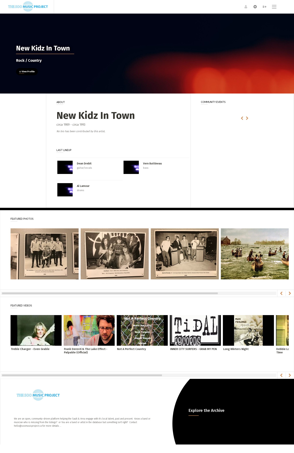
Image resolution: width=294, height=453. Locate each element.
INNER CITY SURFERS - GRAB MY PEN (193, 349)
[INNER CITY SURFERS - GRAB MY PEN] (195, 330)
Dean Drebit (84, 163)
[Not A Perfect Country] (142, 330)
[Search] (263, 6)
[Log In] (244, 6)
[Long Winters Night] (248, 330)
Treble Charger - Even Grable (30, 349)
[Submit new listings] (253, 6)
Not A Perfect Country (131, 349)
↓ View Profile (27, 71)
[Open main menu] (272, 7)
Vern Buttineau (152, 163)
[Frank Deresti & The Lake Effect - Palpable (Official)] (89, 330)
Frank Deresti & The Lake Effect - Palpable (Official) (85, 350)
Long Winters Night (236, 349)
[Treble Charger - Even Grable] (36, 330)
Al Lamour (83, 186)
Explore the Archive (206, 410)
